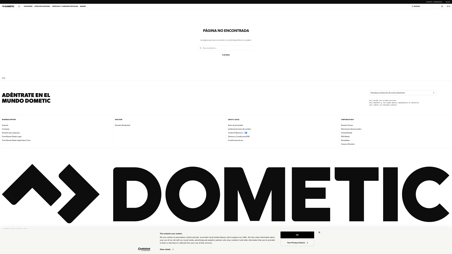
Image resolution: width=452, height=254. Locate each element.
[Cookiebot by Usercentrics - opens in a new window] (144, 249)
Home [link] (3, 78)
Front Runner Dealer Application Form (16, 140)
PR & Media (352, 136)
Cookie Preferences (235, 133)
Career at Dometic (355, 144)
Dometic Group (354, 125)
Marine (83, 6)
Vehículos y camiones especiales (65, 6)
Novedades (353, 140)
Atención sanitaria (42, 6)
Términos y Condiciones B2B (239, 136)
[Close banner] (319, 232)
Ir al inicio (226, 55)
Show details (165, 249)
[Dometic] (8, 6)
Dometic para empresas (18, 133)
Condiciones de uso (235, 140)
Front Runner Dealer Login (12, 136)
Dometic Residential (130, 125)
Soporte (429, 2)
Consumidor (437, 2)
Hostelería (28, 6)
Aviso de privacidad (235, 125)
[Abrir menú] (19, 6)
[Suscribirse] (433, 92)
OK (297, 235)
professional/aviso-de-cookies (239, 129)
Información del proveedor (351, 129)
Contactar (5, 129)
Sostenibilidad (346, 133)
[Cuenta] (442, 6)
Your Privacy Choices (296, 243)
